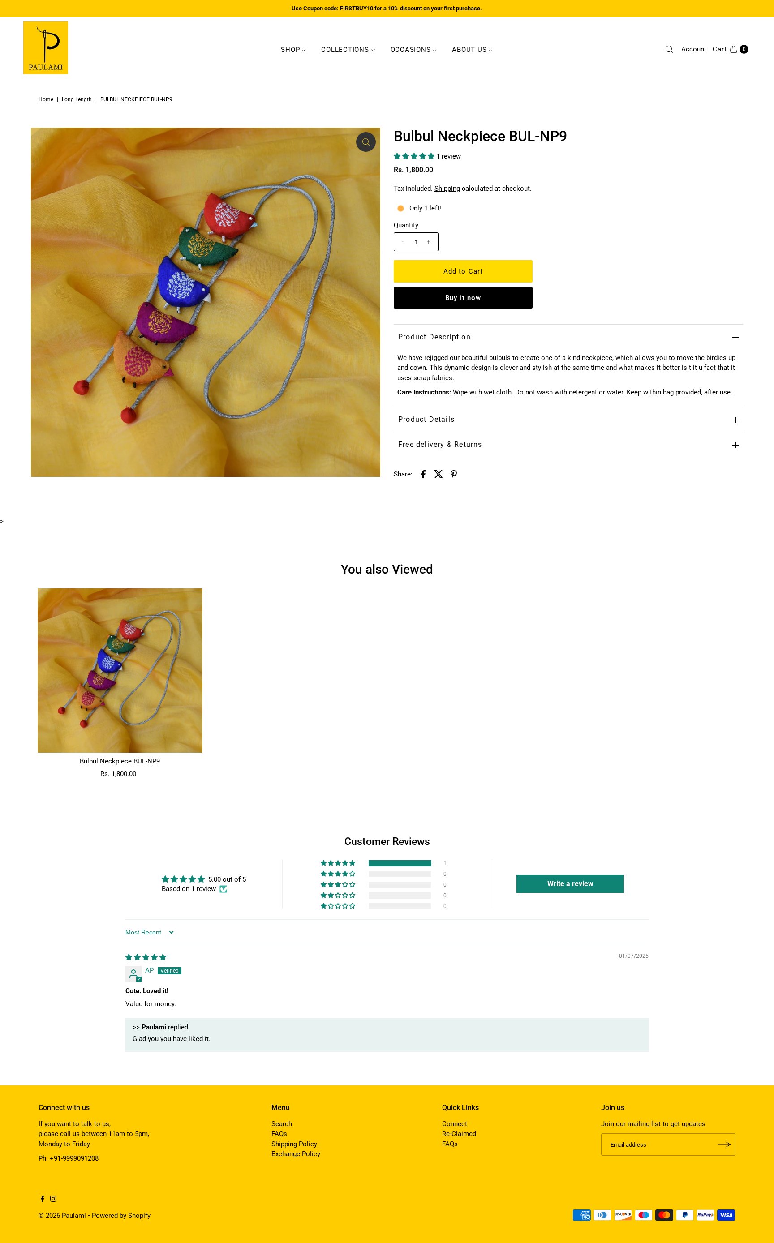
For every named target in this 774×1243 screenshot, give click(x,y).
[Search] (669, 49)
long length (77, 99)
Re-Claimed (459, 1134)
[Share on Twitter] (438, 473)
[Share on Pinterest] (453, 473)
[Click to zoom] (366, 142)
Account (693, 49)
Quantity (406, 225)
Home (46, 99)
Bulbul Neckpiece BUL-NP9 (120, 761)
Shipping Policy (294, 1144)
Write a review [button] (570, 883)
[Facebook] (42, 1199)
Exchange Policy (295, 1154)
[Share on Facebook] (423, 473)
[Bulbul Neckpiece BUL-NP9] (120, 670)
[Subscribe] (724, 1144)
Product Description (434, 337)
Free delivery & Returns (440, 444)
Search (281, 1124)
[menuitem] (293, 49)
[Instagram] (53, 1199)
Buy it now (463, 298)
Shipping (447, 188)
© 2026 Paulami (62, 1216)
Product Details (426, 419)
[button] (415, 156)
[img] (145, 957)
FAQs (279, 1134)
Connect (454, 1124)
